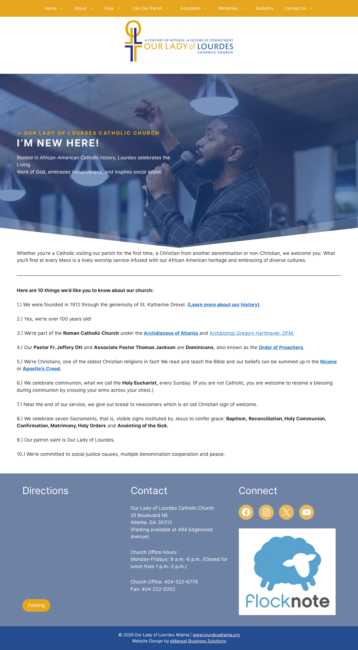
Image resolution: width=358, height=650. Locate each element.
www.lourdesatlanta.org (216, 634)
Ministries (228, 8)
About (80, 8)
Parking (36, 605)
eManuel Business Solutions (198, 641)
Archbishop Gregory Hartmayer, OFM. (251, 333)
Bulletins (265, 8)
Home (50, 8)
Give (109, 8)
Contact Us (296, 8)
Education (190, 8)
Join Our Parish (147, 8)
